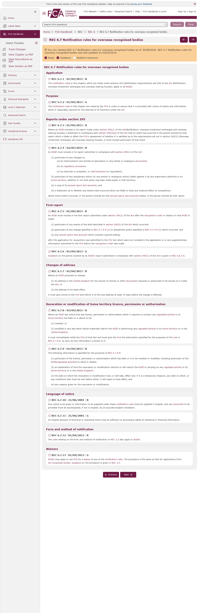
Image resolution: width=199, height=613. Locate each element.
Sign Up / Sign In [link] (187, 11)
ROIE (61, 130)
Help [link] (137, 11)
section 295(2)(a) (108, 133)
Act (170, 83)
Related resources (87, 57)
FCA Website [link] (90, 11)
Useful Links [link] (106, 11)
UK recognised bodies (59, 463)
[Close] (195, 4)
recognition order (153, 215)
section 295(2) (113, 224)
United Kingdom (81, 281)
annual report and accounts (82, 185)
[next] (193, 40)
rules (55, 440)
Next (126, 474)
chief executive (98, 172)
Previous (112, 474)
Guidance (65, 57)
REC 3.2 (115, 439)
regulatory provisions (75, 166)
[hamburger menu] (44, 13)
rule (175, 337)
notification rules (61, 83)
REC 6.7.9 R (54, 341)
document (178, 404)
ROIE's (91, 256)
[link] (62, 13)
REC (80, 31)
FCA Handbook (63, 31)
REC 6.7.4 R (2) (153, 229)
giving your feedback (141, 4)
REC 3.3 (116, 463)
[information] (36, 43)
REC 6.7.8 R (114, 353)
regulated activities (67, 362)
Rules (51, 57)
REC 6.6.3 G (178, 255)
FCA (106, 106)
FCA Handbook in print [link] (154, 11)
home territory (58, 180)
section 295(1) (107, 129)
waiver (87, 459)
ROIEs (129, 87)
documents (141, 161)
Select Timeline (15, 43)
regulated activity (166, 315)
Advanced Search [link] (123, 11)
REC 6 (91, 31)
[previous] (184, 40)
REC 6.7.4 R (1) (102, 229)
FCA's (86, 136)
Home (46, 31)
